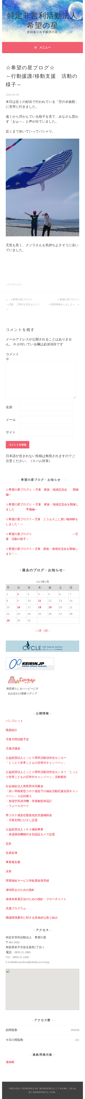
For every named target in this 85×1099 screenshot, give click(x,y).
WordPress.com (44, 1092)
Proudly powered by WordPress (32, 1088)
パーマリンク (13, 284)
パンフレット (14, 721)
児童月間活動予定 (17, 739)
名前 (9, 407)
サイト (11, 432)
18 (39, 607)
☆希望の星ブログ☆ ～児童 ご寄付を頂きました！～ (23, 304)
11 (39, 600)
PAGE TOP (78, 1062)
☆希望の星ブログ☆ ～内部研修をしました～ (63, 302)
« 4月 (38, 630)
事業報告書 (13, 862)
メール (11, 420)
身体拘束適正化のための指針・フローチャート (36, 899)
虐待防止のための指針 (20, 890)
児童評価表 (13, 748)
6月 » (47, 630)
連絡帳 (10, 1062)
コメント (12, 356)
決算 (9, 871)
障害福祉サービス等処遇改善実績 (27, 880)
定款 (9, 843)
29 (8, 620)
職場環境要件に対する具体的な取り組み (32, 917)
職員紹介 (11, 730)
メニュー (45, 47)
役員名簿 (11, 853)
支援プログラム (16, 908)
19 (49, 607)
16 (18, 607)
